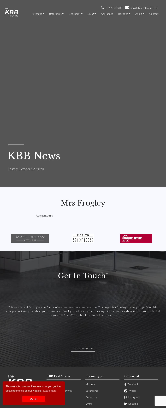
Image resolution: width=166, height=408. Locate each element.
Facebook (132, 384)
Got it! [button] (33, 399)
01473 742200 (114, 7)
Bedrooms (75, 13)
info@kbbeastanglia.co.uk (144, 7)
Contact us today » (83, 348)
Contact (153, 13)
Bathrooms (55, 13)
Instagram (133, 397)
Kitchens (37, 13)
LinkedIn (132, 403)
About (138, 13)
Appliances (107, 13)
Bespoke (123, 13)
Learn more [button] (49, 390)
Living (91, 13)
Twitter (131, 390)
